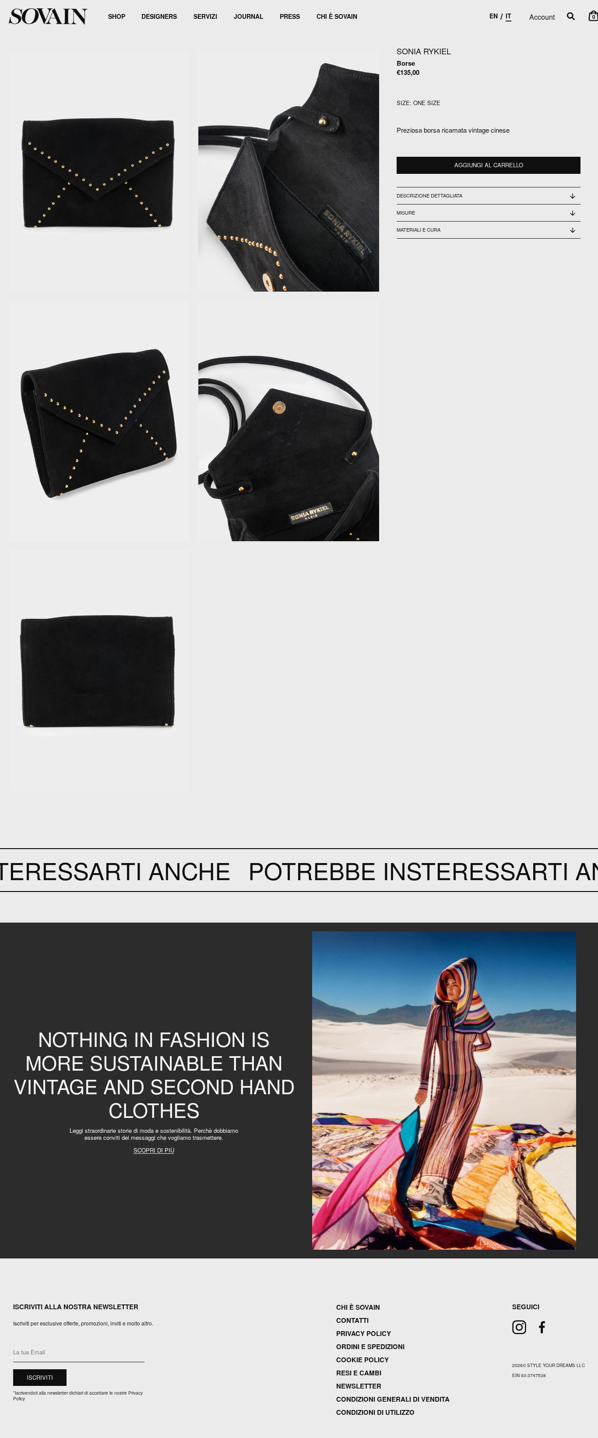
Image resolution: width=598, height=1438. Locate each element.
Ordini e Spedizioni (370, 1346)
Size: (404, 103)
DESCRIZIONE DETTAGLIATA (429, 195)
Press (290, 16)
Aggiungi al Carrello (488, 165)
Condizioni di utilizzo (375, 1412)
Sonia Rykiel (424, 50)
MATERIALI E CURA (418, 229)
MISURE (406, 212)
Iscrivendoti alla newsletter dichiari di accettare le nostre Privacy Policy (78, 1396)
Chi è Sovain (337, 16)
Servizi (205, 16)
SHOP (116, 16)
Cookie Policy (362, 1359)
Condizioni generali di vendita (393, 1399)
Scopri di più (154, 1150)
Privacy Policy (363, 1333)
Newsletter (358, 1386)
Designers (159, 16)
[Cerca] (570, 16)
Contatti (352, 1320)
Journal (249, 16)
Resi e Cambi (358, 1373)
